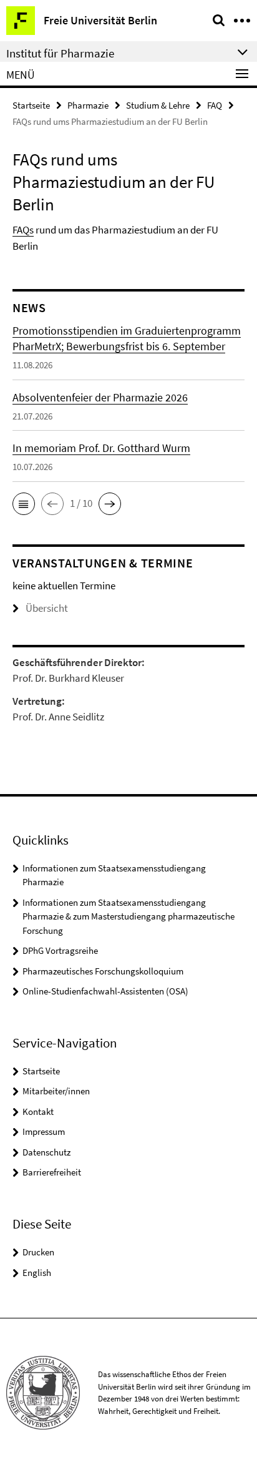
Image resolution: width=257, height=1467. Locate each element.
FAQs (23, 230)
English (36, 1272)
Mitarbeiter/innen (56, 1091)
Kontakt (38, 1111)
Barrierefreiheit (51, 1172)
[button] (23, 503)
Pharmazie (88, 105)
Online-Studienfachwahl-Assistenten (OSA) (105, 991)
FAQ (214, 105)
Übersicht (47, 608)
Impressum (43, 1131)
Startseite (31, 105)
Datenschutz (46, 1152)
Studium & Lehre (158, 105)
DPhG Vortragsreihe (60, 950)
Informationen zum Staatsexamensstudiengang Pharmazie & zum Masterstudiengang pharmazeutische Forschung (128, 916)
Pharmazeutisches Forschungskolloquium (102, 971)
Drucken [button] (38, 1252)
